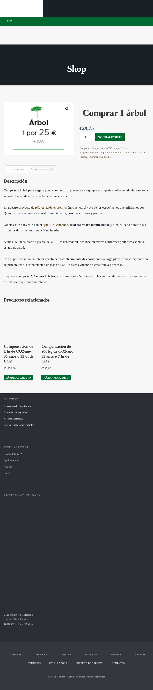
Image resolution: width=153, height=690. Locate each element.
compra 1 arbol (120, 148)
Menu (10, 21)
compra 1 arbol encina (126, 152)
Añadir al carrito (110, 137)
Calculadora (58, 663)
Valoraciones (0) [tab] (42, 169)
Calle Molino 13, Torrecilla (18, 614)
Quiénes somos (11, 460)
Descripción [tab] (17, 169)
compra (94, 152)
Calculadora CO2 (13, 454)
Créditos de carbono (89, 663)
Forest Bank (60, 676)
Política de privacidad (95, 676)
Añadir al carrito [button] (18, 377)
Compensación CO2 (102, 148)
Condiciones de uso (76, 676)
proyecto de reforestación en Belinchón (45, 207)
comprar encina (95, 156)
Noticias (8, 466)
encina (107, 156)
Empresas (34, 663)
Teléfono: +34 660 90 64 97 (18, 624)
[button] (67, 108)
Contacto (8, 473)
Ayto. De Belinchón (55, 225)
